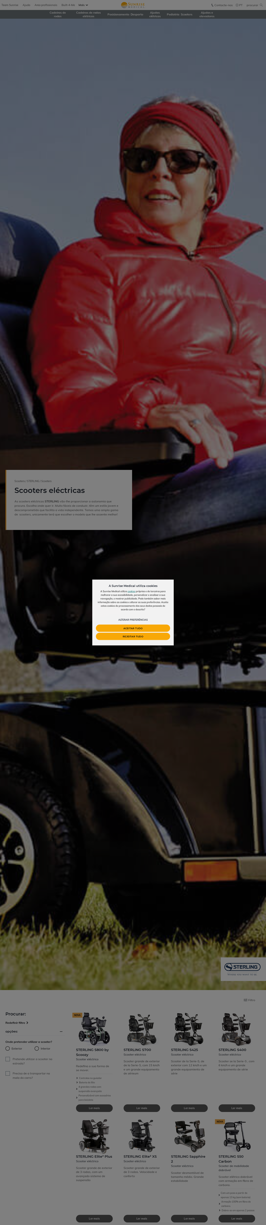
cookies (131, 591)
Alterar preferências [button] (133, 619)
